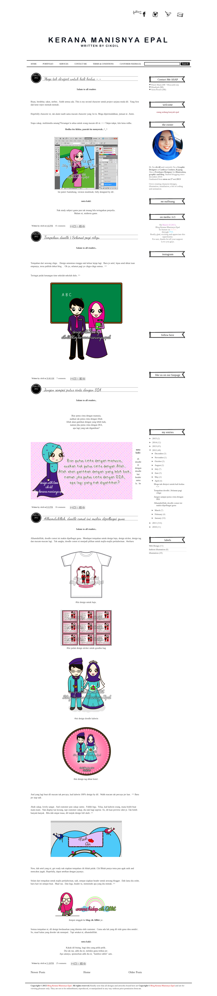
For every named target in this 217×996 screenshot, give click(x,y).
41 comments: (60, 226)
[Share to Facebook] (80, 226)
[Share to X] (77, 226)
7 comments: (62, 378)
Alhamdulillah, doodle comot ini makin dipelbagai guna (84, 518)
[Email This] (71, 226)
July (157, 469)
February (159, 514)
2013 (154, 446)
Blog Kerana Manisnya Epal (59, 986)
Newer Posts (38, 972)
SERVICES (63, 64)
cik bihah (86, 868)
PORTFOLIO (48, 64)
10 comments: (60, 507)
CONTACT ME (81, 64)
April (157, 481)
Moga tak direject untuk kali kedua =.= (72, 78)
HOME (34, 64)
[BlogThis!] (74, 226)
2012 (154, 450)
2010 (154, 527)
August (158, 465)
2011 (154, 523)
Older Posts (135, 972)
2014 (154, 442)
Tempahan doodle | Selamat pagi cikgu (72, 237)
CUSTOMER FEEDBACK (130, 64)
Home (86, 972)
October (158, 461)
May (157, 477)
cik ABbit (95, 920)
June (157, 473)
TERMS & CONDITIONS (103, 64)
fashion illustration (157, 549)
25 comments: (61, 963)
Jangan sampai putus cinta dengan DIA (72, 389)
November (159, 457)
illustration (154, 553)
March (158, 510)
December (159, 453)
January (158, 518)
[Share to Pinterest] (83, 226)
